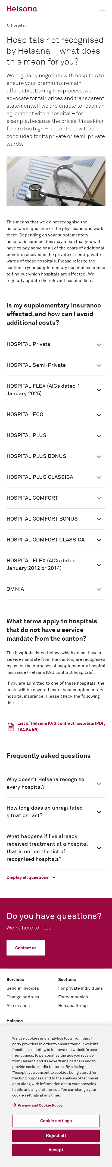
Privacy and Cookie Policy (40, 1105)
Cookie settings (55, 1121)
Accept (56, 1150)
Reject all (56, 1135)
